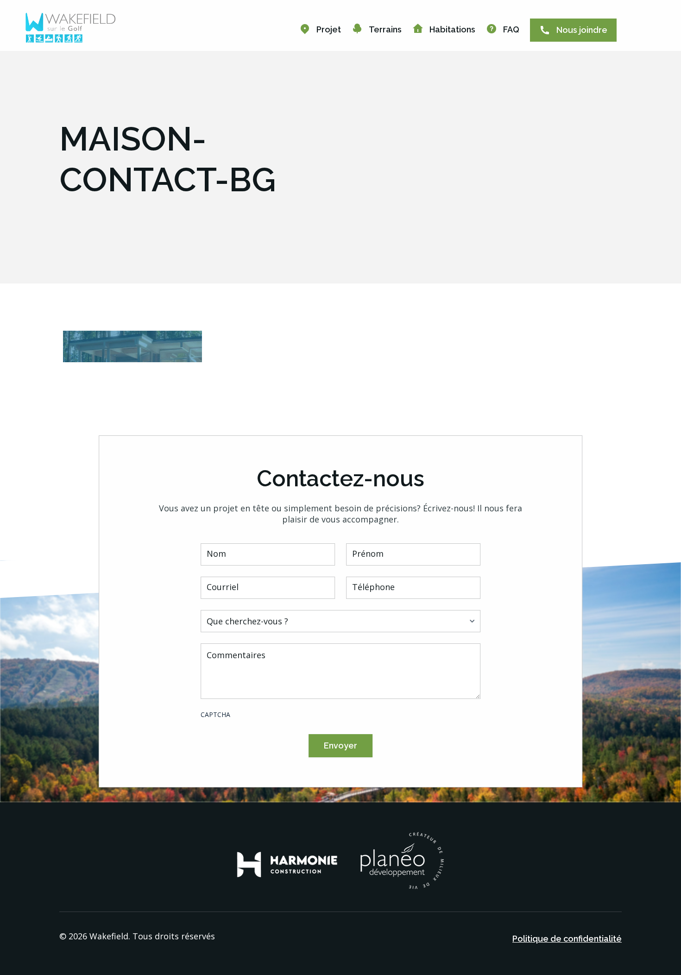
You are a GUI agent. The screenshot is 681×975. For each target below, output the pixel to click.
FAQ (511, 29)
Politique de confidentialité (567, 939)
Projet (328, 29)
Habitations (452, 29)
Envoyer (340, 745)
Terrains (385, 29)
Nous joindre (581, 30)
